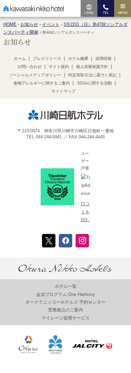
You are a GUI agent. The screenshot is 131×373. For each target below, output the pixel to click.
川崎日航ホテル (33, 8)
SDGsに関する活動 (94, 83)
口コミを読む (85, 211)
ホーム (20, 59)
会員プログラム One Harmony (65, 294)
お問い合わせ (29, 67)
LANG (89, 12)
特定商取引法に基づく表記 (92, 75)
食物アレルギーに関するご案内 (41, 83)
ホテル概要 (78, 59)
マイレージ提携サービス (66, 317)
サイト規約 (59, 67)
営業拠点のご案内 (65, 309)
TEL (106, 12)
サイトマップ (63, 91)
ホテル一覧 (66, 286)
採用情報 (103, 59)
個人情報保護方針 (92, 67)
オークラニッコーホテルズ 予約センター (65, 302)
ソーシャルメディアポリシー (35, 75)
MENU (123, 12)
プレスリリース (47, 59)
